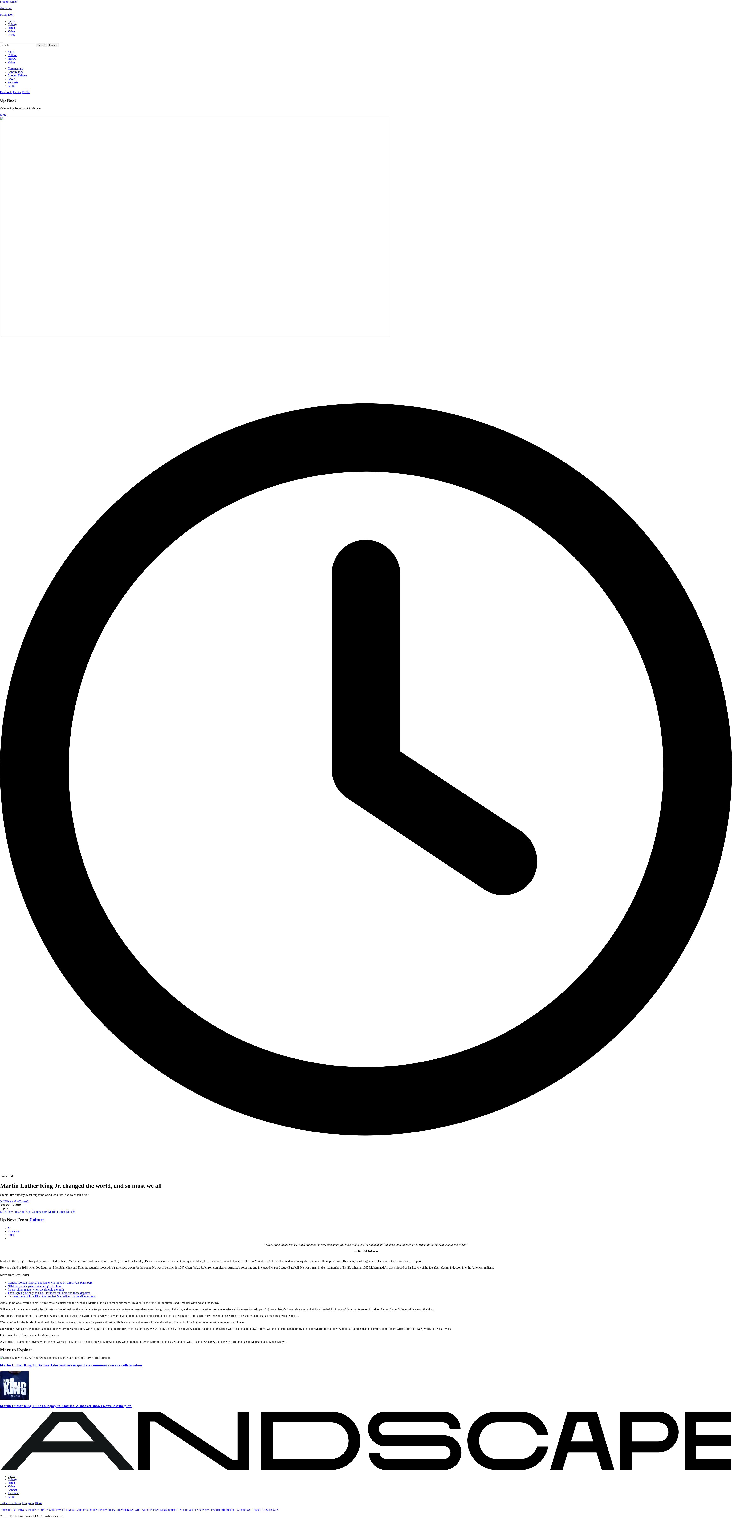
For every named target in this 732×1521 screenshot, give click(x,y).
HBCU (12, 28)
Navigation (6, 14)
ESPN (11, 34)
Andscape (6, 8)
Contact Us (243, 1509)
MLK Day (7, 1211)
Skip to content (9, 1)
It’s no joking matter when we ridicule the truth (36, 1289)
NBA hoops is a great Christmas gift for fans (34, 1286)
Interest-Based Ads (128, 1509)
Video (11, 31)
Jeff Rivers (6, 1201)
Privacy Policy (27, 1509)
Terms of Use (8, 1509)
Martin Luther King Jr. (61, 1211)
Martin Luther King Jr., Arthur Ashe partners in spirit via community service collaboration (71, 1365)
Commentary (15, 68)
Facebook (6, 92)
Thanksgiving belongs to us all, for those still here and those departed (49, 1293)
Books (11, 78)
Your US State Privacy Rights (56, 1509)
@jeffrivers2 (21, 1201)
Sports (11, 21)
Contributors (15, 72)
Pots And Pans (23, 1211)
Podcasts (13, 82)
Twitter (17, 92)
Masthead (13, 1493)
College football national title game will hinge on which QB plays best (50, 1282)
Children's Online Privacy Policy (95, 1509)
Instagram (28, 1503)
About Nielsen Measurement (159, 1509)
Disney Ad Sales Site (265, 1509)
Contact (12, 1489)
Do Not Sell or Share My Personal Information (206, 1509)
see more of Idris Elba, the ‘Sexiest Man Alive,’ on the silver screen (54, 1296)
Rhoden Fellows (17, 75)
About (11, 85)
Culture (12, 24)
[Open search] (1, 42)
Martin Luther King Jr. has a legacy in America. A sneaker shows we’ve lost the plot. (66, 1406)
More (3, 114)
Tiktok (38, 1503)
